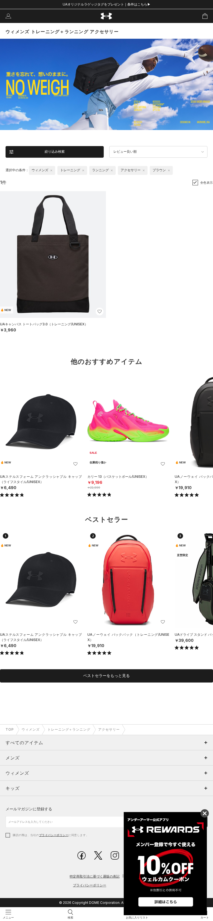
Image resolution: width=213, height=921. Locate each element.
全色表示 (206, 183)
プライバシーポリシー (53, 835)
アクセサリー (109, 729)
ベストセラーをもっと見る (106, 675)
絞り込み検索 (55, 152)
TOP (10, 729)
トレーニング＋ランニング (69, 729)
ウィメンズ (31, 729)
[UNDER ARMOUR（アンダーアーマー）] (106, 16)
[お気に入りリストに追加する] (99, 311)
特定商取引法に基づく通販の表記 (95, 876)
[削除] (51, 170)
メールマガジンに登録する (29, 808)
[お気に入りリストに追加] (75, 464)
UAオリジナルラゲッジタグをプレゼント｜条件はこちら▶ (107, 4)
